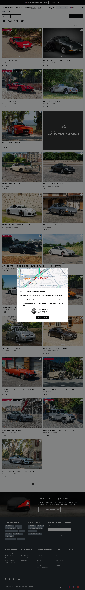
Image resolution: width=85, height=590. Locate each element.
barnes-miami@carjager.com (46, 313)
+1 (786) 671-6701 (44, 311)
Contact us (41, 317)
